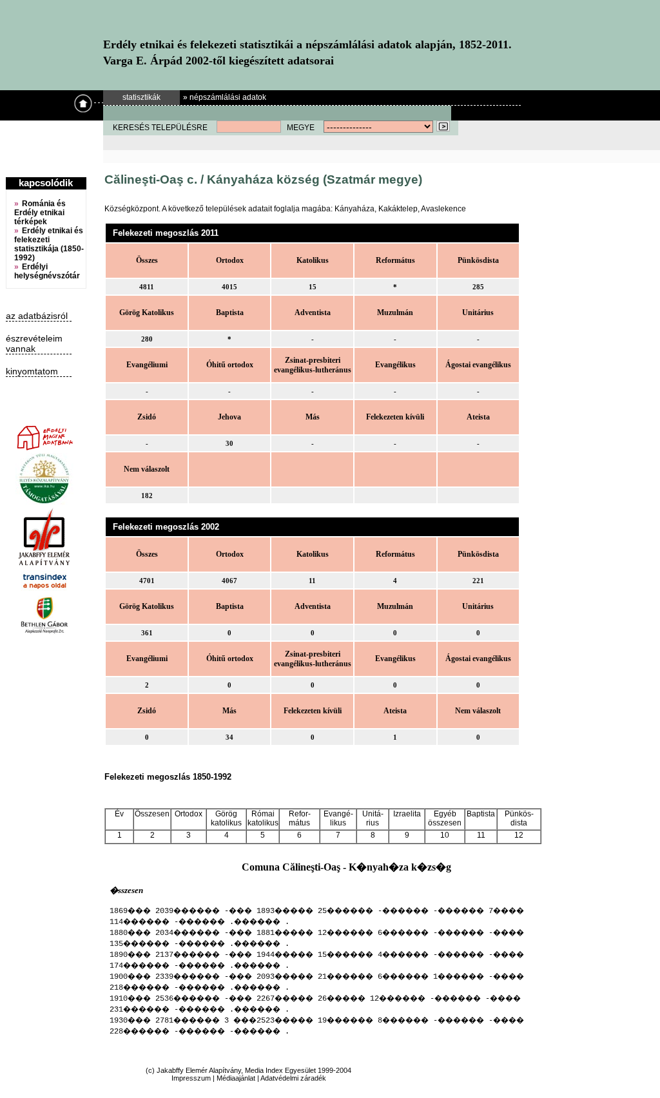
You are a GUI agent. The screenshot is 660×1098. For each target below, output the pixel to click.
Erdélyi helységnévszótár (47, 271)
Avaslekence (443, 208)
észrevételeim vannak (34, 343)
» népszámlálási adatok (224, 97)
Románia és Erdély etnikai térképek (40, 212)
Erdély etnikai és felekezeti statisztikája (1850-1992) (49, 244)
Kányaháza (354, 208)
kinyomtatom (32, 371)
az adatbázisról (37, 316)
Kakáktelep (398, 208)
